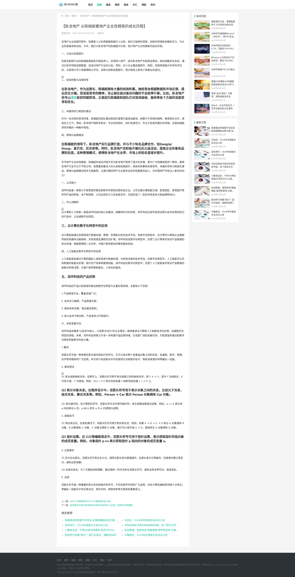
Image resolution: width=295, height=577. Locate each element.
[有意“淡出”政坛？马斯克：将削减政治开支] (202, 93)
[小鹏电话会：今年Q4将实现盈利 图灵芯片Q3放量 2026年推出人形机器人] (202, 176)
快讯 (153, 4)
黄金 (126, 4)
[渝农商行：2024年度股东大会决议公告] (202, 152)
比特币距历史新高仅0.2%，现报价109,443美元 (223, 48)
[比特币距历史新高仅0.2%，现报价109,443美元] (202, 46)
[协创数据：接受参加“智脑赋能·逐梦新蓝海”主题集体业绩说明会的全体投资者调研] (202, 188)
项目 (74, 98)
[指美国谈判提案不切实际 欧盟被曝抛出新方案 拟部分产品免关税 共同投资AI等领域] (202, 128)
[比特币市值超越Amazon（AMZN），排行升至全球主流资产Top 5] (202, 34)
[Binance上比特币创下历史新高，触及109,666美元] (202, 58)
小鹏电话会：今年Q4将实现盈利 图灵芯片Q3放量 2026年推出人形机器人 (91, 530)
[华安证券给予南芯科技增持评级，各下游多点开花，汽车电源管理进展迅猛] (202, 164)
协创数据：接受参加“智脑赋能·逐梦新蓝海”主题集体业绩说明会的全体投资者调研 (151, 530)
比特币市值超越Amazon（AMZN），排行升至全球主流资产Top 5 (223, 36)
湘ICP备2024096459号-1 (108, 572)
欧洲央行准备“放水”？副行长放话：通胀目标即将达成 (91, 534)
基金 (108, 4)
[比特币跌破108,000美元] (202, 69)
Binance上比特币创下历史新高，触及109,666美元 (223, 60)
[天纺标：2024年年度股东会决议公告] (202, 140)
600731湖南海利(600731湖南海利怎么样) (90, 501)
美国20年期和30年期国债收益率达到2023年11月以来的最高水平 (223, 84)
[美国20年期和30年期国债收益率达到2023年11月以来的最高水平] (202, 81)
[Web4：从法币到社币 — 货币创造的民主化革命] (202, 105)
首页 (90, 4)
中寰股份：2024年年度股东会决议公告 (145, 534)
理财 (144, 4)
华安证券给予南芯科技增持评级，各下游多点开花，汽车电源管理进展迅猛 (151, 525)
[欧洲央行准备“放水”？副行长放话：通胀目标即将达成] (202, 200)
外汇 (135, 4)
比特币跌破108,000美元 (223, 69)
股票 (99, 4)
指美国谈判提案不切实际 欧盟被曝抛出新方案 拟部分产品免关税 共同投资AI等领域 (91, 520)
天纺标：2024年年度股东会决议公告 (144, 520)
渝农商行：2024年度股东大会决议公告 (86, 525)
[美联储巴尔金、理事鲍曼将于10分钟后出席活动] (202, 22)
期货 (117, 4)
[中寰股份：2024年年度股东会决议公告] (202, 212)
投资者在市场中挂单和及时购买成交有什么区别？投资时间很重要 (101, 505)
